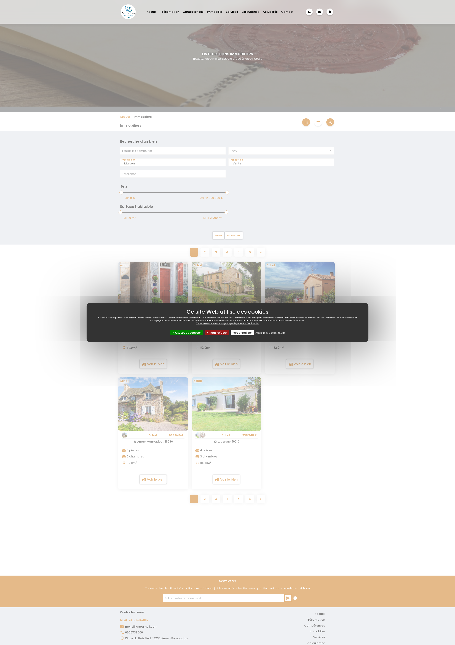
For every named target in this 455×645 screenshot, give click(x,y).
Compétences (193, 12)
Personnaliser (242, 333)
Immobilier (214, 12)
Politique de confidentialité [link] (270, 332)
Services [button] (232, 12)
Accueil (152, 12)
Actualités (270, 12)
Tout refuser (218, 333)
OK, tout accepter (187, 333)
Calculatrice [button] (250, 12)
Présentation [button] (170, 12)
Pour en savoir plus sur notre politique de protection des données (227, 323)
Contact (287, 12)
